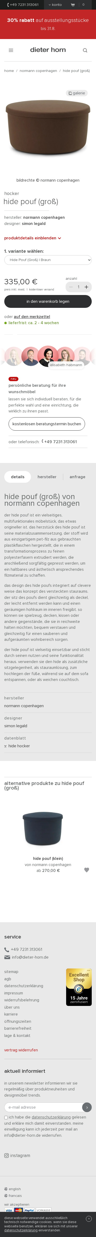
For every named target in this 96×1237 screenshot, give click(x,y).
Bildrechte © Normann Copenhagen (48, 180)
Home (9, 71)
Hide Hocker (18, 746)
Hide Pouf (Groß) (76, 71)
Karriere (11, 1014)
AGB (7, 979)
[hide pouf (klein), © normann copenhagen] (48, 849)
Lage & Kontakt (17, 1036)
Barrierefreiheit (17, 1029)
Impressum (13, 993)
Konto (57, 5)
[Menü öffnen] (11, 50)
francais (15, 1196)
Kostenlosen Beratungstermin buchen (47, 424)
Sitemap (11, 972)
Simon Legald (34, 224)
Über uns (12, 1007)
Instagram (20, 1156)
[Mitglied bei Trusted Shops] (79, 988)
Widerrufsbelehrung (21, 1000)
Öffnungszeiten (17, 1022)
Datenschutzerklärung (23, 986)
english (15, 1189)
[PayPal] (29, 1210)
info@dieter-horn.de (30, 957)
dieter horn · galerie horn (48, 50)
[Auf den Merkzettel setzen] (87, 871)
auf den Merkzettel (32, 317)
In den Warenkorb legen (48, 301)
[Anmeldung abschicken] (87, 1107)
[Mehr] (86, 287)
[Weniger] (71, 287)
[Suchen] (85, 50)
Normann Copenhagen (38, 71)
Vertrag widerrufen (21, 1050)
